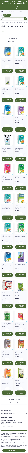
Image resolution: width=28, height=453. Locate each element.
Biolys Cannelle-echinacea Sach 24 (6, 207)
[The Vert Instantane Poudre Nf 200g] (7, 316)
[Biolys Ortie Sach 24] (21, 316)
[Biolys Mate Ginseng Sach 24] (21, 344)
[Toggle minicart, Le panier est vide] (4, 15)
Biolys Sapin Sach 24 (19, 89)
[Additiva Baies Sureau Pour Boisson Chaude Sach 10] (7, 285)
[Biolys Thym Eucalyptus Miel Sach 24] (7, 228)
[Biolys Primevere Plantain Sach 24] (21, 139)
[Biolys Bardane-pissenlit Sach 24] (21, 110)
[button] (14, 32)
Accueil (2, 22)
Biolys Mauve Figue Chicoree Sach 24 (6, 353)
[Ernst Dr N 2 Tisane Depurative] (21, 373)
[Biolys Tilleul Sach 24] (7, 257)
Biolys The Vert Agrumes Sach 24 (6, 382)
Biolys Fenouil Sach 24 (20, 177)
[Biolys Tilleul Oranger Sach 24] (7, 51)
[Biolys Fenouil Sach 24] (21, 169)
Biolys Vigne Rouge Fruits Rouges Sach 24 (7, 178)
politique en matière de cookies (12, 446)
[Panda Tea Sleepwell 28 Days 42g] (7, 139)
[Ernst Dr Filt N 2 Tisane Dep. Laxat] (7, 81)
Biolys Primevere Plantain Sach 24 (19, 149)
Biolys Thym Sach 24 (20, 60)
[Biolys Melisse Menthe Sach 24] (21, 228)
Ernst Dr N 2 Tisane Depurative (19, 382)
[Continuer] (17, 402)
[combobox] (12, 18)
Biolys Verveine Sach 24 (7, 119)
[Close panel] (26, 1)
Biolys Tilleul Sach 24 (6, 265)
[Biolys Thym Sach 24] (21, 51)
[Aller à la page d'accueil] (15, 12)
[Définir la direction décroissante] (20, 41)
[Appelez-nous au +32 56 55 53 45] (1, 15)
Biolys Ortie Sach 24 (19, 324)
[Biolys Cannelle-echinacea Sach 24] (7, 198)
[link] (11, 402)
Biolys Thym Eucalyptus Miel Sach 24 (7, 237)
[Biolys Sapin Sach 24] (21, 81)
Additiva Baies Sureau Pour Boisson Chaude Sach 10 (7, 295)
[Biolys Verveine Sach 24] (7, 110)
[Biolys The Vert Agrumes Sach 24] (7, 373)
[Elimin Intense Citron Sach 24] (21, 198)
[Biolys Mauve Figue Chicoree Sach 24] (7, 344)
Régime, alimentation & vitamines (13, 22)
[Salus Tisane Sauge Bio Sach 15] (21, 257)
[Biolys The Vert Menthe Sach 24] (21, 285)
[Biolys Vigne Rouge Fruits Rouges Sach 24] (7, 169)
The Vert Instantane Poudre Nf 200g (6, 324)
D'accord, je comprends (14, 450)
